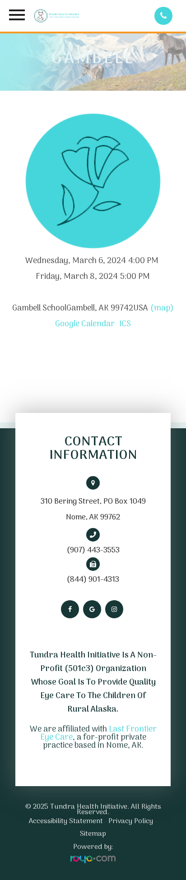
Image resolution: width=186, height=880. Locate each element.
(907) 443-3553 (93, 550)
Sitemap (93, 834)
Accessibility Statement (66, 821)
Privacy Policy (130, 821)
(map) (162, 308)
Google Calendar (85, 324)
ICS (125, 324)
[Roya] (93, 859)
